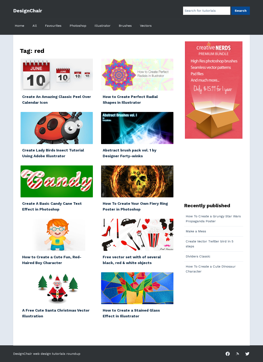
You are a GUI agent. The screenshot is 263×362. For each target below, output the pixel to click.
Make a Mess (196, 231)
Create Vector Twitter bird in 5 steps (209, 243)
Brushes (125, 26)
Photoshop (78, 26)
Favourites (53, 26)
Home (19, 26)
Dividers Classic (198, 256)
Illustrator (103, 26)
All (34, 26)
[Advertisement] (209, 170)
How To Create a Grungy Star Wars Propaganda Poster (213, 218)
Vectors (146, 26)
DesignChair (27, 11)
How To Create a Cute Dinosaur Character (211, 268)
